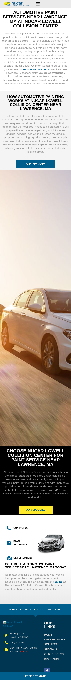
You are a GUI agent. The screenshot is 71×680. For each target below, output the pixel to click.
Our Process (54, 654)
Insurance (52, 659)
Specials (50, 649)
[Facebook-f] (47, 671)
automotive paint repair (36, 69)
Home (48, 634)
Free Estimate (54, 639)
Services (50, 644)
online (58, 581)
